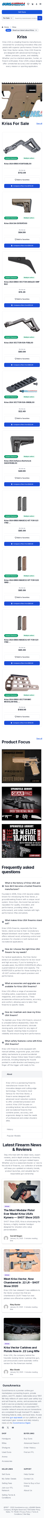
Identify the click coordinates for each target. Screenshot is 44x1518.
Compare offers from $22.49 (23, 424)
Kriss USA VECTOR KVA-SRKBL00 (19, 402)
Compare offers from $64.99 (23, 245)
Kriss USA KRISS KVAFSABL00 (17, 164)
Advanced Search (31, 1443)
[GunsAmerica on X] (8, 1427)
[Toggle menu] (40, 4)
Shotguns (6, 1448)
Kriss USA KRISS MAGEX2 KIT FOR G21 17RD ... (21, 521)
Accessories (7, 1461)
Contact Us (28, 1479)
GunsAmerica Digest (21, 1423)
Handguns (6, 1439)
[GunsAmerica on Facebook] (3, 1427)
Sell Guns (22, 12)
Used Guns (6, 1452)
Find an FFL (29, 1452)
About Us (28, 1490)
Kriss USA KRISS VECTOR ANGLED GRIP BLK (21, 283)
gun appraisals (16, 1417)
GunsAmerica (11, 1385)
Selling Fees (7, 1483)
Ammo (4, 1457)
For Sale (6, 18)
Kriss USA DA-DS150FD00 (15, 223)
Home (6, 27)
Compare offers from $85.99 (23, 544)
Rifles (4, 1443)
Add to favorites (26, 180)
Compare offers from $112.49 (23, 186)
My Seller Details (9, 1479)
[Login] (37, 4)
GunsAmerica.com (21, 1507)
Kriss (14, 27)
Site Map (26, 1514)
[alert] (22, 30)
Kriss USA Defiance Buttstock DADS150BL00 (17, 462)
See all (39, 123)
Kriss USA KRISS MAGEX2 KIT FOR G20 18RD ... (21, 581)
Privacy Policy (25, 1512)
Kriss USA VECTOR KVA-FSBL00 (18, 343)
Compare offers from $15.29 (23, 305)
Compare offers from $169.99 (23, 723)
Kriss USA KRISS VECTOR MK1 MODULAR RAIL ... (17, 700)
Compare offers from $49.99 (23, 484)
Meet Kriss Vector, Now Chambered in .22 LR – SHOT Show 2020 (21, 1282)
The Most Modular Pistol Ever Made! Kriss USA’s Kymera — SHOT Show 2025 (21, 1214)
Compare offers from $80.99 (23, 365)
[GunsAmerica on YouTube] (13, 1427)
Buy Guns (28, 1439)
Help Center (29, 1474)
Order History (30, 1448)
